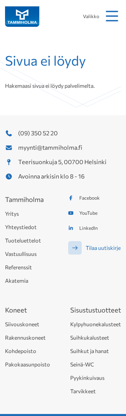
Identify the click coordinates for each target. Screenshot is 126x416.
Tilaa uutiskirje (103, 248)
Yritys (12, 213)
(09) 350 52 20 (38, 133)
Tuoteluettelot (23, 240)
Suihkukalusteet (89, 337)
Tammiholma (24, 199)
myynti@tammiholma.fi (50, 147)
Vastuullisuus (21, 254)
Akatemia (16, 280)
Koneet (16, 310)
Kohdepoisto (20, 351)
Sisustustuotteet (95, 310)
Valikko (91, 16)
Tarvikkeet (83, 391)
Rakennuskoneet (25, 337)
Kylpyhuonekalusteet (95, 324)
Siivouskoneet (22, 324)
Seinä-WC (82, 364)
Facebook (89, 198)
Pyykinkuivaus (87, 377)
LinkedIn (88, 228)
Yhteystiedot (21, 227)
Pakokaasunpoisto (27, 364)
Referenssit (18, 267)
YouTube (88, 213)
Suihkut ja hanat (89, 351)
